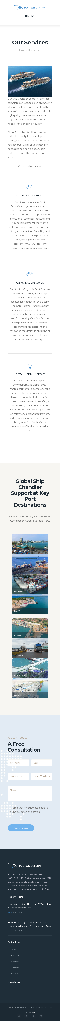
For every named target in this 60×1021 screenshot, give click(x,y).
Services (14, 961)
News (10, 912)
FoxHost (31, 1012)
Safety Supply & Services (30, 373)
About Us (14, 955)
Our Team (15, 973)
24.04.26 (19, 912)
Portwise (12, 1007)
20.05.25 (19, 931)
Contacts (14, 967)
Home (21, 50)
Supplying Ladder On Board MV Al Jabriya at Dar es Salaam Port (30, 906)
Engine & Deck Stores (30, 195)
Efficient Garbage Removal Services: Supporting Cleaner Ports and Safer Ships (30, 924)
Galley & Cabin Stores (30, 282)
